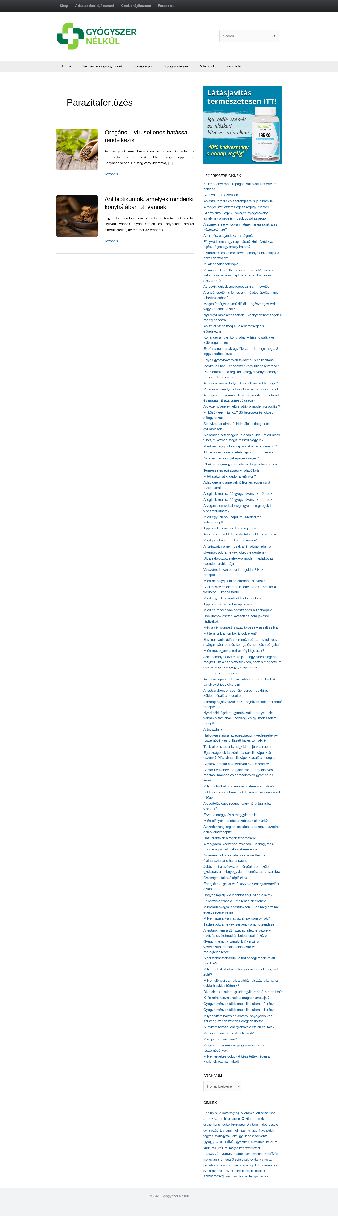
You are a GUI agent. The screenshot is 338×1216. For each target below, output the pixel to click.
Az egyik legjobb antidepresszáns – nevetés (236, 286)
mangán (257, 1153)
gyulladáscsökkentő (253, 1136)
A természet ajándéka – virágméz (228, 236)
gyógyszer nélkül (218, 1141)
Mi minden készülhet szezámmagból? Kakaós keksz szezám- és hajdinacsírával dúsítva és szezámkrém (238, 275)
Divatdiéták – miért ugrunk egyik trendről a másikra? (242, 992)
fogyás (208, 1136)
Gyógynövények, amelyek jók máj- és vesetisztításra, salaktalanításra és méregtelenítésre (232, 947)
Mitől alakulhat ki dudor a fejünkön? (229, 476)
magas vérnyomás (217, 1153)
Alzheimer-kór (265, 1113)
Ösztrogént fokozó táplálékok (225, 878)
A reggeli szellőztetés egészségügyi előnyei (236, 207)
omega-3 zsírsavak (235, 1159)
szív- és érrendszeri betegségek (245, 1170)
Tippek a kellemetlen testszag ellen (229, 528)
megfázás (271, 1153)
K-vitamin (257, 1142)
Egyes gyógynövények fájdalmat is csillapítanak (239, 360)
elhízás (240, 1130)
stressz (222, 1165)
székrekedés (212, 1170)
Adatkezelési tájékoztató (94, 6)
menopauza (211, 1159)
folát (234, 1136)
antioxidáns (212, 1118)
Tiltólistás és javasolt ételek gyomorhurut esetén (239, 452)
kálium (222, 1148)
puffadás (209, 1165)
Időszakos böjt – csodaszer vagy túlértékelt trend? (241, 366)
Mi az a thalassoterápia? (221, 264)
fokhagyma (222, 1136)
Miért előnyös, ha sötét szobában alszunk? (235, 821)
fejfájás (252, 1130)
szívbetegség (213, 1176)
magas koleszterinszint (244, 1148)
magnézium (242, 1153)
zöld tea (237, 1176)
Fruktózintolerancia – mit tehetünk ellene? (234, 901)
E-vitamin (226, 1130)
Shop (64, 6)
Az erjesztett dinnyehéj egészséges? (231, 458)
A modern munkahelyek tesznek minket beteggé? (240, 383)
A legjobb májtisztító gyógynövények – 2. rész (237, 494)
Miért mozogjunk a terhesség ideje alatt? (233, 651)
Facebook (166, 6)
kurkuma (209, 1148)
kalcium (271, 1142)
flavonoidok (266, 1130)
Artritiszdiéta (212, 729)
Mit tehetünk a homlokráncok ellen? (230, 633)
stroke (233, 1165)
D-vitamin (253, 1124)
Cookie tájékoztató (136, 6)
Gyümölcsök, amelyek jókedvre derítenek (234, 552)
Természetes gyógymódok (103, 66)
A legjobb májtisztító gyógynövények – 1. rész (237, 500)
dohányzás (210, 1130)
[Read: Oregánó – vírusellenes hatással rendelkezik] (87, 149)
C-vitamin (249, 1118)
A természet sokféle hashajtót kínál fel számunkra (240, 534)
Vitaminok (207, 66)
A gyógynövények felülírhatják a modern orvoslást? (241, 406)
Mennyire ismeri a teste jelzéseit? (228, 1033)
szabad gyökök (250, 1165)
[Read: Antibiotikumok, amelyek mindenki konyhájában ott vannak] (87, 216)
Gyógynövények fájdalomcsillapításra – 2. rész (238, 1004)
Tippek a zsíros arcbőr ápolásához (229, 604)
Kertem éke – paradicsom (222, 673)
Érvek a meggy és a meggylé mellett (230, 815)
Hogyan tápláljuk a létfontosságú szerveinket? (237, 895)
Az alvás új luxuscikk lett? (222, 195)
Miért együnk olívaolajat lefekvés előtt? (232, 598)
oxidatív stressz (261, 1159)
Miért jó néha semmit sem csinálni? (230, 540)
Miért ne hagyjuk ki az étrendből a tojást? (234, 581)
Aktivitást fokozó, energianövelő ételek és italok (238, 1027)
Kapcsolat (233, 66)
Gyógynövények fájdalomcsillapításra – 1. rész (238, 1010)
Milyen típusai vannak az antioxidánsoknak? (236, 918)
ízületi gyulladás (256, 1176)
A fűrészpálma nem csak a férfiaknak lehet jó (237, 546)
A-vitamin (247, 1113)
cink (261, 1118)
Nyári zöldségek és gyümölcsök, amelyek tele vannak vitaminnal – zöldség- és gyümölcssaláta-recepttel (240, 718)
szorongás (269, 1165)
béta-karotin (232, 1118)
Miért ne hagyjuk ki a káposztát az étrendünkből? (240, 446)
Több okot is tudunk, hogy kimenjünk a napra (237, 747)
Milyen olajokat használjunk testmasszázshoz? (238, 786)
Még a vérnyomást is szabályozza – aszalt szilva (240, 627)
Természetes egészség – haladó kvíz (231, 470)
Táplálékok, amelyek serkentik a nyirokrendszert (239, 924)
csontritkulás (212, 1124)
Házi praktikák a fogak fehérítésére (229, 838)
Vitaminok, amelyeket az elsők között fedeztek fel (240, 389)
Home (66, 66)
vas (228, 1176)
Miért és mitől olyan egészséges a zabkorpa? (237, 610)
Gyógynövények (176, 66)
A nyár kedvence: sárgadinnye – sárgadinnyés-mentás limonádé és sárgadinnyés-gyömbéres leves (238, 775)
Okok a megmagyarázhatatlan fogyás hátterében (240, 464)
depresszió (270, 1124)
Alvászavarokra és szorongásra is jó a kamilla (238, 201)
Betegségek (143, 66)
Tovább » (111, 174)
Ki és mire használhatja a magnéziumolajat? (236, 998)
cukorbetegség (233, 1124)
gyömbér (242, 1142)
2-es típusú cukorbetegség (221, 1113)
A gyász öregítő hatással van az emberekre (236, 764)
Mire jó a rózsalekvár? (220, 1039)
